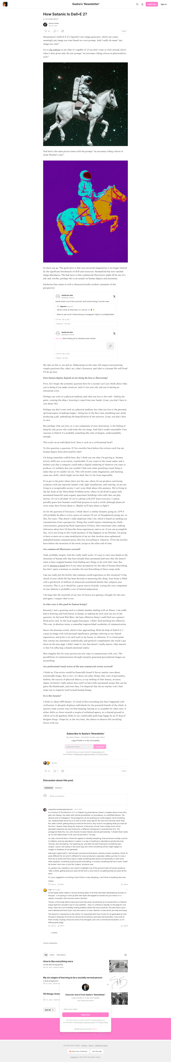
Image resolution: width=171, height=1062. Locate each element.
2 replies (54, 933)
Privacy (84, 1045)
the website (54, 49)
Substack (73, 1057)
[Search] (137, 4)
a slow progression (50, 981)
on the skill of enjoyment (53, 964)
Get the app (97, 1051)
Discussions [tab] (61, 955)
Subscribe (152, 4)
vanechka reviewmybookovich (60, 809)
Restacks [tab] (58, 788)
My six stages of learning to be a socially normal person (72, 977)
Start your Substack (79, 1051)
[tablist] (53, 787)
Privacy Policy (103, 1022)
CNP (50, 889)
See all (48, 1010)
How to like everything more (58, 961)
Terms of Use (96, 1020)
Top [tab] (46, 955)
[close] (108, 984)
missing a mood (57, 565)
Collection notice (101, 1045)
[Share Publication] (142, 4)
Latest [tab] (52, 955)
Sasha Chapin (54, 23)
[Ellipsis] (127, 809)
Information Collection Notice (85, 1022)
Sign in (164, 4)
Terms (91, 1045)
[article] (85, 966)
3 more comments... (50, 943)
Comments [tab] (49, 788)
